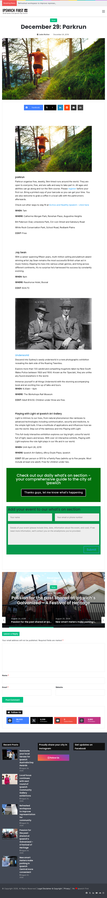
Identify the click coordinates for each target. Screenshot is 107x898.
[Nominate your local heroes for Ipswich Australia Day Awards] (9, 754)
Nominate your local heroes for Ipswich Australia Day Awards (26, 758)
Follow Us (54, 757)
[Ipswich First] (15, 11)
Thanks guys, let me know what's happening (53, 492)
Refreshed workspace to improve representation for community (46, 3)
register (72, 188)
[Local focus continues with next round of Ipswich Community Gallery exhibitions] (9, 779)
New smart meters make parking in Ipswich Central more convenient (26, 865)
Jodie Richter (44, 34)
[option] (53, 600)
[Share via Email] (73, 107)
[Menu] (103, 12)
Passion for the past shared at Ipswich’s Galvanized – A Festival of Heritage (53, 600)
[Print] (80, 107)
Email (5, 687)
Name (5, 675)
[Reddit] (67, 107)
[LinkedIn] (60, 107)
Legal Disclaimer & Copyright (49, 888)
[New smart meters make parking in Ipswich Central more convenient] (9, 861)
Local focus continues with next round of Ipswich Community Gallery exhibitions (25, 785)
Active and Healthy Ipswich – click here (69, 205)
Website (59, 687)
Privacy (67, 888)
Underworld (22, 355)
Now (54, 20)
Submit (91, 549)
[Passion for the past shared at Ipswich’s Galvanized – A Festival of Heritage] (9, 834)
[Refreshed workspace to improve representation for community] (9, 809)
